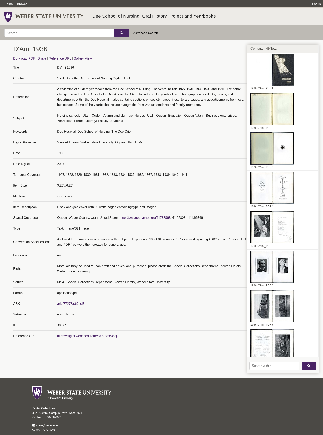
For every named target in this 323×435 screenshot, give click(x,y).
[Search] (121, 33)
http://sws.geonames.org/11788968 (145, 217)
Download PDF (24, 58)
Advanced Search (145, 32)
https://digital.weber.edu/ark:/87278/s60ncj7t (88, 336)
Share (42, 58)
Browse (22, 3)
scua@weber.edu (46, 425)
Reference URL (60, 58)
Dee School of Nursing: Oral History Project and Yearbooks (154, 15)
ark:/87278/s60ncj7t (71, 303)
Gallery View (83, 58)
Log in (316, 3)
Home (8, 3)
